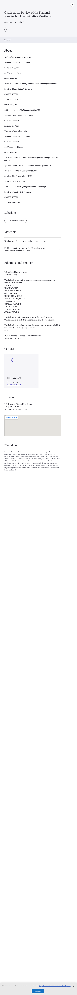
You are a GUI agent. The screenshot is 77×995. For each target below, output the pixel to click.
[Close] (74, 986)
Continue (38, 991)
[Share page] (6, 29)
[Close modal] (72, 5)
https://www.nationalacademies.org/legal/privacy (55, 986)
